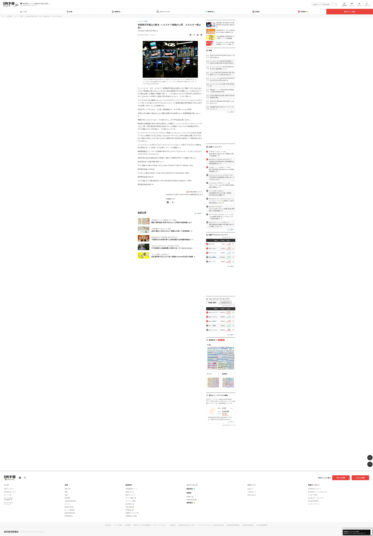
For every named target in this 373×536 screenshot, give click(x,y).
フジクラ (214, 317)
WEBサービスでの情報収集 (141, 525)
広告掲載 (128, 525)
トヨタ (214, 248)
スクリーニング (165, 12)
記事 (70, 12)
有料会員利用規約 (247, 525)
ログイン (367, 5)
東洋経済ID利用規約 (233, 525)
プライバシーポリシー (160, 525)
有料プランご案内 (349, 12)
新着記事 (9, 16)
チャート (352, 5)
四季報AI (303, 12)
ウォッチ (359, 5)
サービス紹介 (118, 525)
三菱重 (214, 325)
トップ (24, 12)
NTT (213, 244)
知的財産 (173, 525)
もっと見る (197, 213)
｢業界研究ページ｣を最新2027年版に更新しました (36, 3)
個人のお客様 (341, 478)
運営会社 (108, 525)
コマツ (214, 261)
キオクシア (215, 312)
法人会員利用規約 (261, 525)
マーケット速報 (19, 16)
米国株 (257, 12)
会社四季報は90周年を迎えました (29, 5)
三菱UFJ (214, 321)
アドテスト (215, 330)
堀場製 (214, 257)
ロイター (153, 35)
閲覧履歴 (344, 5)
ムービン (214, 253)
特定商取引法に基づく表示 (186, 525)
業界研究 (210, 12)
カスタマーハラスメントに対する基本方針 (211, 525)
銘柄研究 (117, 12)
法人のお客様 (360, 478)
